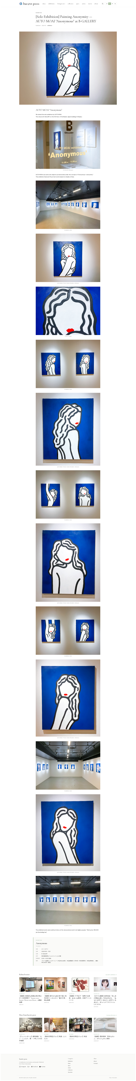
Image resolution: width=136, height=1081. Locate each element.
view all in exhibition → (111, 974)
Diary (69, 1063)
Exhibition (70, 1061)
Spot (69, 1065)
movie (90, 4)
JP (106, 3)
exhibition (51, 4)
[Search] (102, 3)
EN (109, 3)
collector (70, 4)
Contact (96, 1063)
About (95, 1061)
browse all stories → (112, 1015)
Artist (69, 1067)
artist (83, 4)
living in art (61, 4)
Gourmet (70, 1072)
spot (77, 4)
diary (44, 4)
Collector (70, 1070)
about (96, 4)
